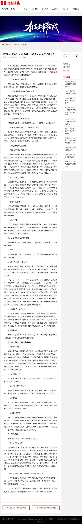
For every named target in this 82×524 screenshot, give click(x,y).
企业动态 (24, 44)
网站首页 (5, 9)
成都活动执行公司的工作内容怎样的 (70, 100)
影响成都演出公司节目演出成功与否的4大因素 (70, 140)
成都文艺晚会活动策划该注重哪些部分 (70, 84)
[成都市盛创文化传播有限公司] (10, 3)
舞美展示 (35, 9)
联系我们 (76, 9)
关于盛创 (14, 9)
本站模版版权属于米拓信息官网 (66, 519)
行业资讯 (66, 67)
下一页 (47, 508)
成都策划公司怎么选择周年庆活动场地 (70, 121)
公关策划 (24, 9)
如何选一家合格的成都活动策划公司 (70, 164)
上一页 (17, 508)
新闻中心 (65, 9)
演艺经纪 (45, 9)
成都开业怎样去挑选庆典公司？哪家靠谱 (70, 131)
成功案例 (55, 9)
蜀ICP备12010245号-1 (48, 519)
